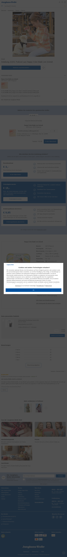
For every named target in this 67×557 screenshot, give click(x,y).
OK (33, 290)
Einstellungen (40, 285)
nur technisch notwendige (29, 285)
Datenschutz (48, 285)
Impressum (18, 285)
